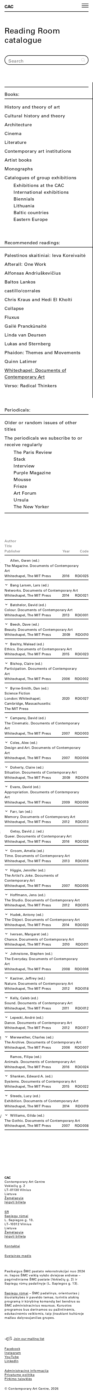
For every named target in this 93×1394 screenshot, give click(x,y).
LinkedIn (12, 1361)
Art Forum (25, 493)
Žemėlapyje (14, 1198)
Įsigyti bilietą (15, 1202)
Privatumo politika (20, 1375)
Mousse (22, 479)
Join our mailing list (29, 1339)
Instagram (13, 1353)
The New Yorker (31, 506)
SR (7, 1212)
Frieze (20, 486)
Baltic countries (31, 212)
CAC (9, 6)
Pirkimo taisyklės (18, 1379)
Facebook (12, 1349)
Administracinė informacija (27, 1371)
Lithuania (24, 205)
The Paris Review (33, 452)
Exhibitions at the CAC (39, 185)
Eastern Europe (31, 219)
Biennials (24, 199)
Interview (24, 466)
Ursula (21, 500)
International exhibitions (41, 192)
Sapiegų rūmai (16, 1216)
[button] (85, 5)
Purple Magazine (32, 472)
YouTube (12, 1357)
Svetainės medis (18, 1256)
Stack (20, 459)
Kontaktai (12, 1246)
